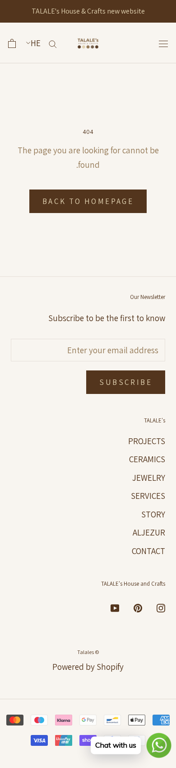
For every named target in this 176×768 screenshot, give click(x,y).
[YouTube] (115, 608)
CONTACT (148, 550)
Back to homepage (88, 201)
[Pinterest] (138, 608)
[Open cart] (12, 43)
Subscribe (125, 382)
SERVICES (148, 495)
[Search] (53, 43)
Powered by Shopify (88, 666)
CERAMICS (147, 459)
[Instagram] (161, 608)
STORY (153, 514)
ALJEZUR (149, 532)
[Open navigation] (163, 43)
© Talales (88, 652)
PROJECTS (146, 441)
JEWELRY (148, 477)
